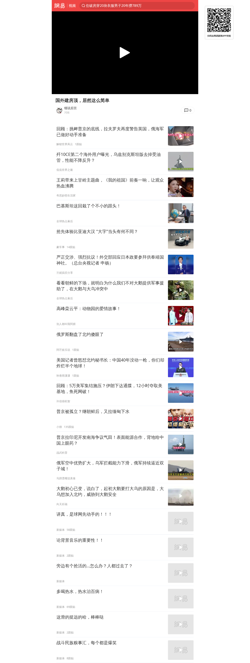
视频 (72, 5)
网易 (59, 5)
